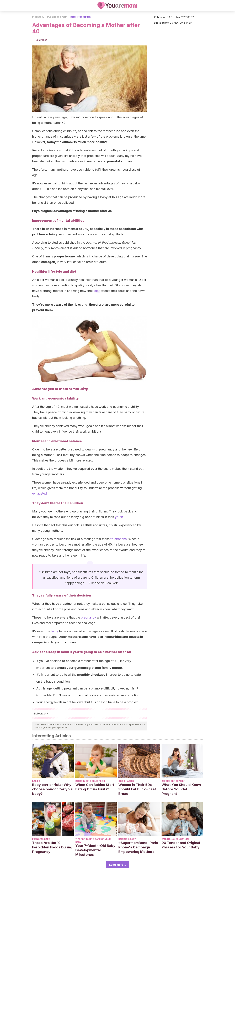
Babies (36, 781)
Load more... (117, 864)
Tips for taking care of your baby (93, 840)
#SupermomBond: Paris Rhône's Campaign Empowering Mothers (138, 847)
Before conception (80, 16)
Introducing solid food (90, 781)
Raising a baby (127, 839)
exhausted (39, 493)
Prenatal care (41, 839)
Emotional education (175, 839)
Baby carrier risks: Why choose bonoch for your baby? (52, 789)
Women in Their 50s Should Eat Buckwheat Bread (137, 789)
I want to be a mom (57, 16)
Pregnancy (38, 16)
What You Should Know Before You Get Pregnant (181, 789)
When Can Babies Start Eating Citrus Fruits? (94, 787)
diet (97, 291)
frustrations (118, 539)
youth (119, 517)
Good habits (126, 781)
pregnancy (88, 617)
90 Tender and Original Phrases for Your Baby (181, 845)
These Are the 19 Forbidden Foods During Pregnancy (52, 847)
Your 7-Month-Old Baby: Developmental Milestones (96, 850)
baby (54, 631)
